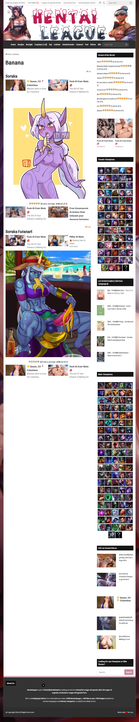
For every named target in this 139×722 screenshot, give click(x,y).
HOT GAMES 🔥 (33, 3)
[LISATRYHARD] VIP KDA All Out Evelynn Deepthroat (126, 620)
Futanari (79, 44)
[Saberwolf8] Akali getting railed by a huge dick (126, 557)
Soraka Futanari (19, 231)
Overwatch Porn (70, 3)
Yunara (99, 78)
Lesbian (57, 44)
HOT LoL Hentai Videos (107, 548)
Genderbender (68, 44)
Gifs (99, 44)
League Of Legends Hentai (51, 3)
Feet (86, 44)
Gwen (99, 62)
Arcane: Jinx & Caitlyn (105, 82)
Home (13, 44)
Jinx (98, 94)
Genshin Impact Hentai (86, 3)
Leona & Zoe (101, 90)
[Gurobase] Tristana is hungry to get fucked (126, 576)
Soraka (11, 75)
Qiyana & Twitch (103, 73)
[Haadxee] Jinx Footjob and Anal (108, 66)
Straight (29, 44)
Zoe (98, 106)
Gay (50, 44)
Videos (93, 44)
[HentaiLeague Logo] (70, 23)
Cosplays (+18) (40, 44)
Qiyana (99, 110)
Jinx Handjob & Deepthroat (107, 99)
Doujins (21, 44)
